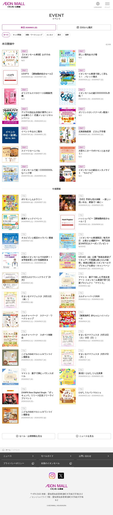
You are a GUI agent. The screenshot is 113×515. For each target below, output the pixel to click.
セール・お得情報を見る (30, 436)
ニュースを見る (86, 436)
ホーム (8, 450)
